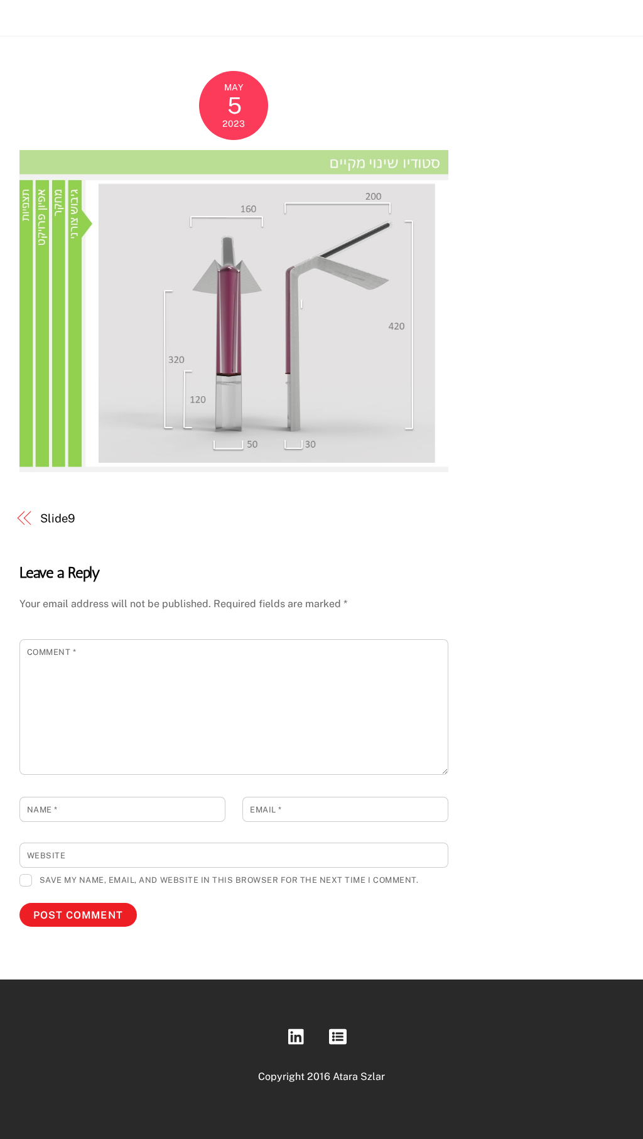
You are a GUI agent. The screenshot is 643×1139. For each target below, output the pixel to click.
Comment (52, 652)
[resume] (340, 1036)
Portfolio (481, 14)
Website (46, 855)
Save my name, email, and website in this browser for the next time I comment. (229, 880)
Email (266, 809)
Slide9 (57, 518)
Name (42, 809)
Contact (581, 14)
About (532, 14)
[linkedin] (299, 1036)
